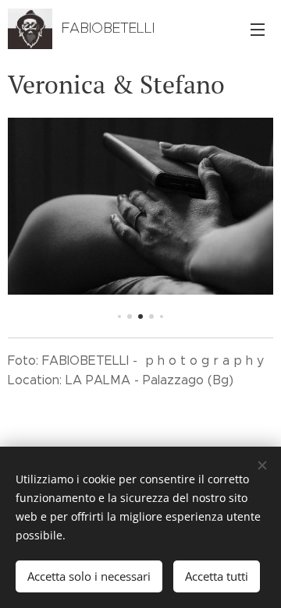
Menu (257, 28)
